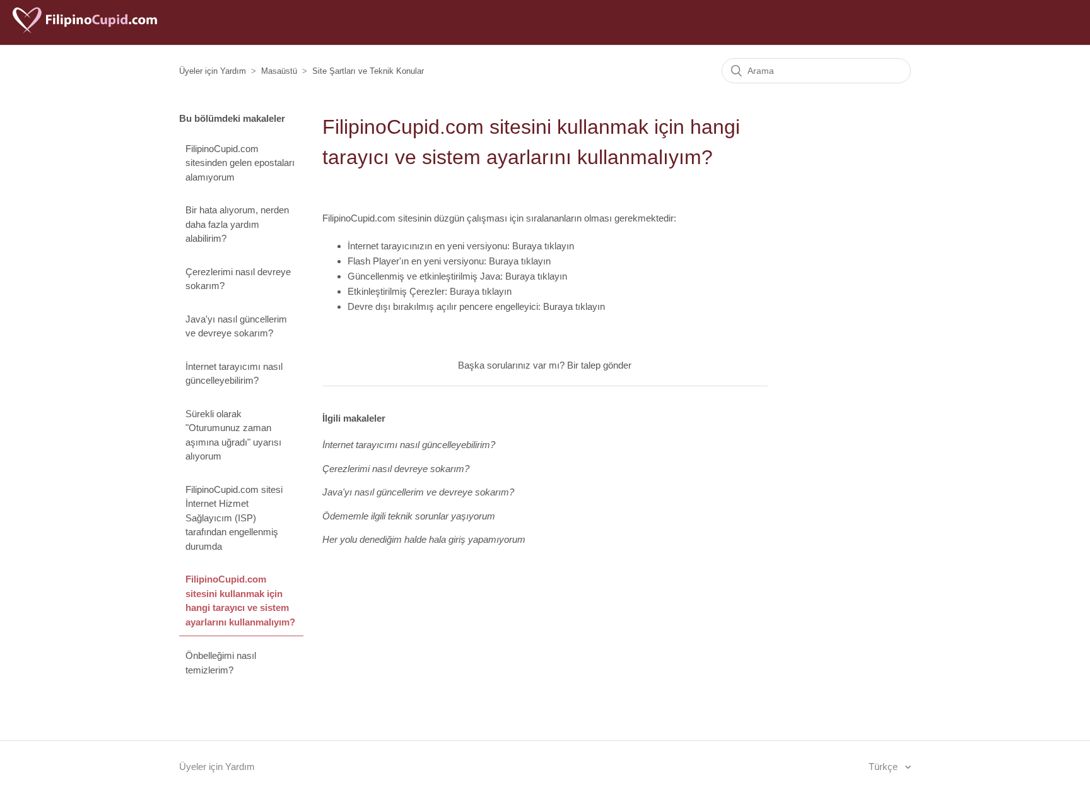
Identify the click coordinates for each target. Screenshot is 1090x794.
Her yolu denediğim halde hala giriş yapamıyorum (423, 539)
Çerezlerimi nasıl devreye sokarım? (238, 279)
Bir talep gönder (599, 365)
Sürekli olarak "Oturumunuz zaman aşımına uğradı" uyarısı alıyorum (233, 435)
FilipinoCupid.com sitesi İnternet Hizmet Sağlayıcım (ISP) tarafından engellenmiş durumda (234, 518)
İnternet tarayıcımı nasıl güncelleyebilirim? (234, 373)
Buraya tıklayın (543, 245)
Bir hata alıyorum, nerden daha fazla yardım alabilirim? (237, 224)
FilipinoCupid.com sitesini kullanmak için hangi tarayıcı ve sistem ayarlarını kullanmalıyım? (240, 600)
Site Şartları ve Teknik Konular (368, 71)
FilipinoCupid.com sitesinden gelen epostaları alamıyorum (240, 162)
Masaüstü (279, 71)
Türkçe (884, 766)
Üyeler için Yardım (212, 71)
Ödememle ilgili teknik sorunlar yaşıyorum (408, 516)
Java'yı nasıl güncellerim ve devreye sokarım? (236, 326)
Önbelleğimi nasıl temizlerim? (220, 662)
